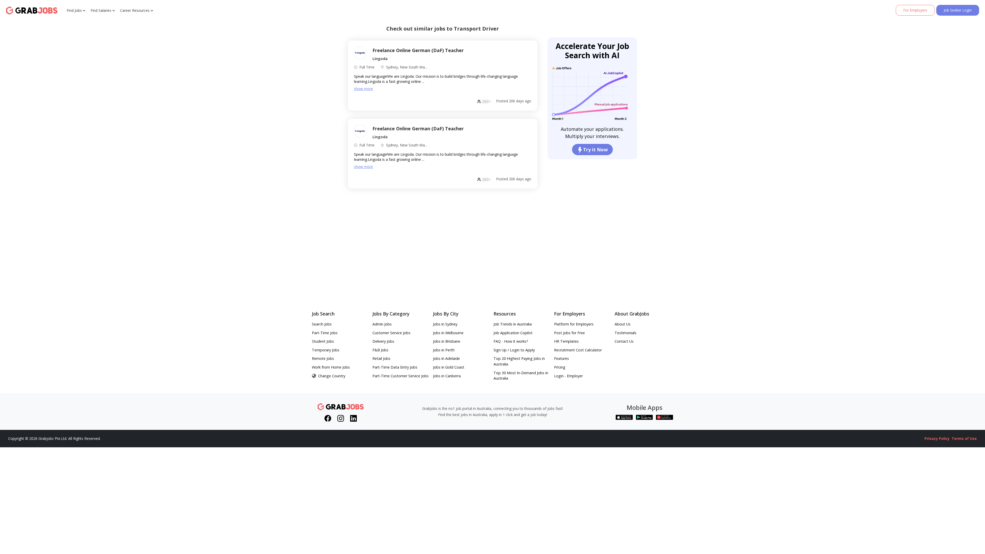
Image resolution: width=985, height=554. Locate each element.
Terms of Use (964, 438)
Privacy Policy (937, 438)
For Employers (915, 10)
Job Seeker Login (958, 10)
